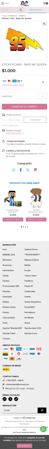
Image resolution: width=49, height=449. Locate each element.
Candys (6, 276)
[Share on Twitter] (27, 170)
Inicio (4, 16)
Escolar (28, 270)
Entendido (24, 446)
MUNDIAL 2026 (9, 255)
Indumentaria (8, 270)
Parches (6, 281)
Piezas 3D (29, 286)
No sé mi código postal (10, 125)
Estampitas (7, 297)
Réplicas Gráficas (32, 260)
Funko (5, 323)
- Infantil (21, 16)
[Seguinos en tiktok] (16, 399)
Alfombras (7, 260)
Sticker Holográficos (33, 302)
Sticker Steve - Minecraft (12, 211)
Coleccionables (9, 318)
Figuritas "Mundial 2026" (12, 328)
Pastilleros (29, 281)
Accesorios (7, 265)
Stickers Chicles (9, 307)
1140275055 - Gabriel (14, 380)
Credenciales (30, 291)
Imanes (28, 297)
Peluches (6, 291)
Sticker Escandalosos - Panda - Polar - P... (36, 211)
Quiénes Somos (31, 249)
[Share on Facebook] (20, 170)
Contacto (6, 339)
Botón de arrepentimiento (24, 432)
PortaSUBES (30, 307)
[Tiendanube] (24, 419)
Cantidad (7, 96)
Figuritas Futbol (9, 333)
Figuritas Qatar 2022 (33, 328)
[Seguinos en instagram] (5, 399)
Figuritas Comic (31, 333)
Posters (6, 312)
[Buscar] (20, 10)
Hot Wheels (29, 318)
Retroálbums (30, 312)
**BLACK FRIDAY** (32, 255)
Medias (28, 265)
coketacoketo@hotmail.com (17, 384)
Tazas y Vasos (30, 276)
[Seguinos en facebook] (10, 399)
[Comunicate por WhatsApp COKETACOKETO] (43, 429)
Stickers (12, 16)
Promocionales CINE (11, 286)
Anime (27, 323)
